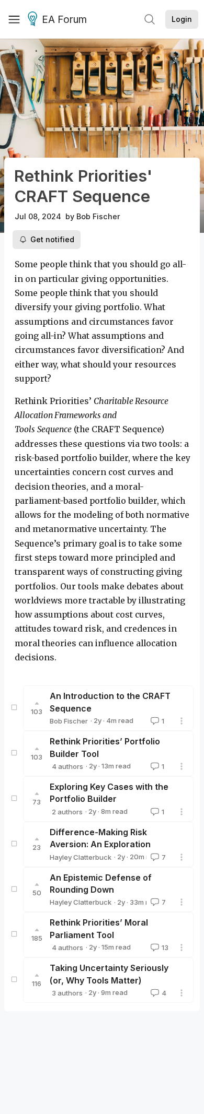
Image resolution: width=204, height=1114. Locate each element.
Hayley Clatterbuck (80, 857)
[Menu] (14, 19)
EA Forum (64, 20)
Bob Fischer (98, 216)
